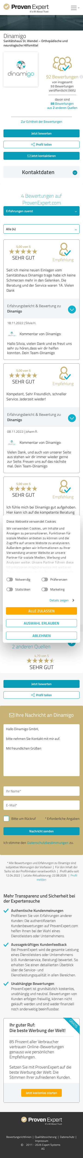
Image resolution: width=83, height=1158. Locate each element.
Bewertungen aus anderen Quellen (62, 105)
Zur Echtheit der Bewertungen (41, 121)
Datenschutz (67, 1137)
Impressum (41, 1141)
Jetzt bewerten (41, 133)
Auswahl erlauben (41, 623)
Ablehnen (42, 635)
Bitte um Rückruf (23, 818)
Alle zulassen (41, 610)
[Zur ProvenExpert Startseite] (26, 8)
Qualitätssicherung (45, 1137)
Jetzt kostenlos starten (41, 1093)
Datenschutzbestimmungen (47, 842)
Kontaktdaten (38, 172)
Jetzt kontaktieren (43, 155)
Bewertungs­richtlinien (18, 1137)
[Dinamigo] (21, 69)
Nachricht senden (41, 831)
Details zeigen (59, 600)
